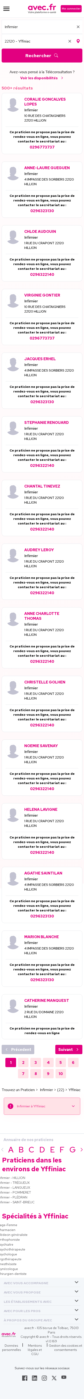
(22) (60, 1089)
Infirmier (31, 110)
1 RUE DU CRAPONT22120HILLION (44, 245)
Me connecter (71, 8)
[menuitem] (42, 1282)
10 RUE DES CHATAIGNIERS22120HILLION (45, 118)
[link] (24, 1379)
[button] (26, 1282)
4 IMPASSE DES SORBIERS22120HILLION (49, 181)
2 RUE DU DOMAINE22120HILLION (44, 1014)
